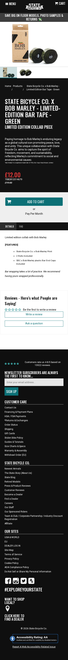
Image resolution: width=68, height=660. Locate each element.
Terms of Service (13, 554)
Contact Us (10, 407)
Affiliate (8, 523)
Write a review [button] (34, 314)
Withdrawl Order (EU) (15, 455)
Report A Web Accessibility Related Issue (34, 646)
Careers (9, 503)
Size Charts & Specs (15, 446)
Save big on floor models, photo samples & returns (34, 17)
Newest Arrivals (13, 468)
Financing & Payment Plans (19, 412)
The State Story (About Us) (18, 473)
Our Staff (9, 507)
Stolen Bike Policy (14, 437)
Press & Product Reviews (18, 486)
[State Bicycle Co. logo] (34, 6)
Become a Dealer (14, 494)
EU (6, 541)
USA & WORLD (12, 537)
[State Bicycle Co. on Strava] (31, 583)
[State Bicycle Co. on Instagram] (16, 583)
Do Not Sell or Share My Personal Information (28, 571)
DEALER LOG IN (12, 545)
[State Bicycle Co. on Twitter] (24, 583)
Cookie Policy (12, 563)
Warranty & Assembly (16, 450)
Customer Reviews (14, 490)
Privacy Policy (12, 558)
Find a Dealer (11, 499)
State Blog (10, 477)
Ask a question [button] (34, 323)
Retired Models (12, 481)
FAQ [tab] (21, 226)
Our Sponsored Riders (16, 511)
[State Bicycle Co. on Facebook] (8, 583)
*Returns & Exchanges (16, 420)
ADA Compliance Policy (17, 567)
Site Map (9, 550)
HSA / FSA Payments (15, 416)
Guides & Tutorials (14, 442)
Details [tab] (9, 226)
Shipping (9, 429)
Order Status (11, 424)
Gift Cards (10, 433)
